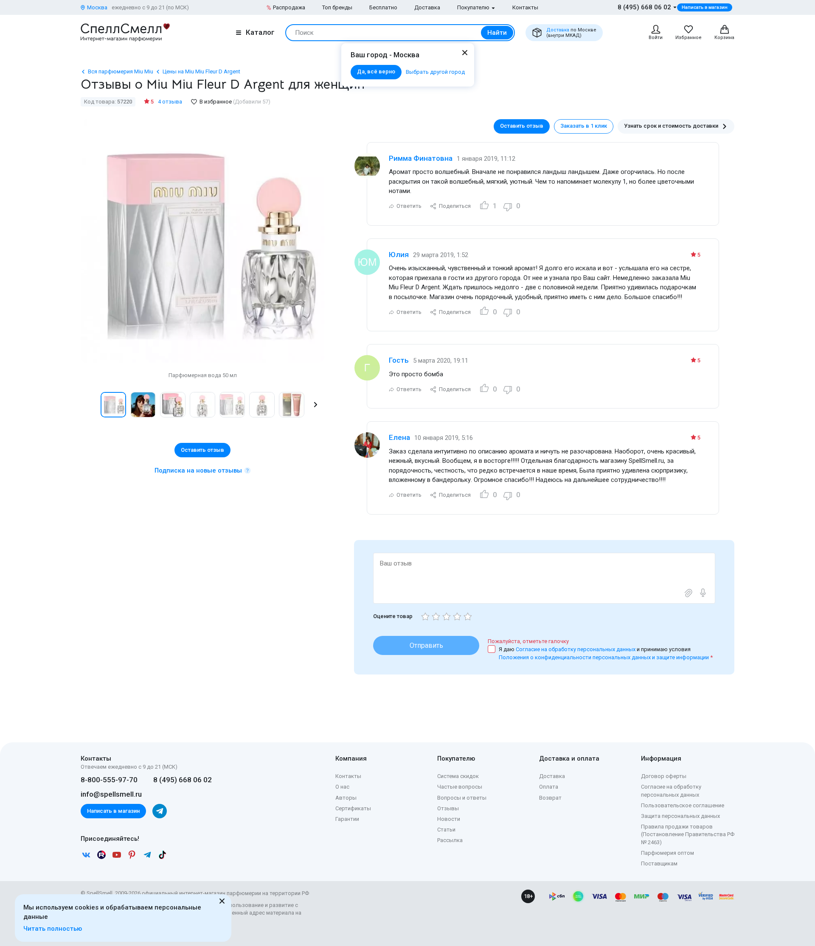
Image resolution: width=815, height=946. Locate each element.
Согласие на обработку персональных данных (576, 649)
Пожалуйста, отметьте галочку (528, 641)
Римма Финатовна (420, 158)
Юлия (399, 254)
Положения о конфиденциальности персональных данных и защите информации (604, 657)
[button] (89, 404)
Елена (399, 437)
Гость (399, 360)
